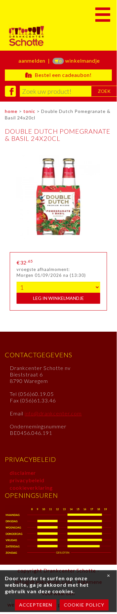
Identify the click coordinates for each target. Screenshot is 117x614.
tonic (29, 111)
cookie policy (84, 605)
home (11, 111)
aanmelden (31, 60)
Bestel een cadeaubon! (62, 75)
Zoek (104, 91)
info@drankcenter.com (53, 413)
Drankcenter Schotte (49, 36)
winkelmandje (79, 60)
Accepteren (35, 605)
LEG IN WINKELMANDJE (58, 298)
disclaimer (23, 473)
